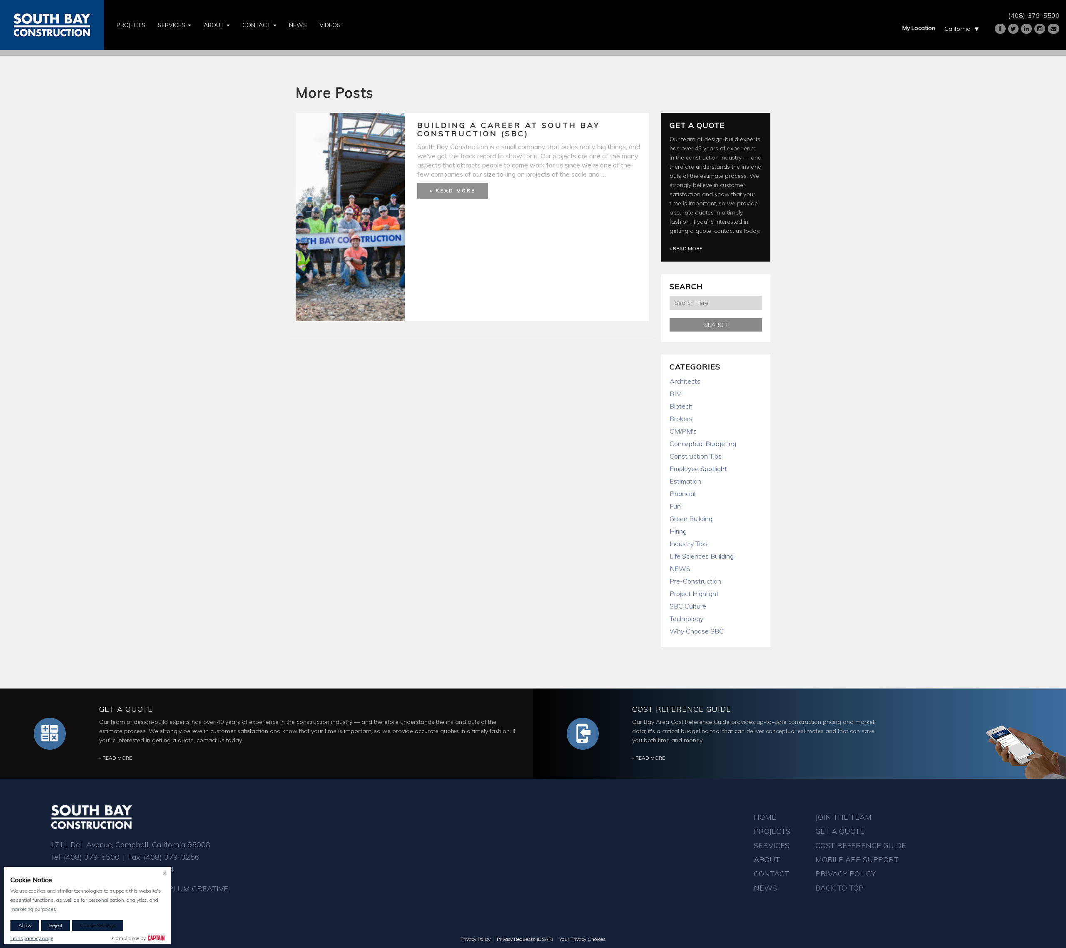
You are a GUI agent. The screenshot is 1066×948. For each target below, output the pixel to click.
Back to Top (839, 888)
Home (765, 817)
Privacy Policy (845, 873)
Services (172, 25)
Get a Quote (697, 125)
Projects (131, 25)
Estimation (685, 481)
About (215, 25)
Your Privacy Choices (582, 939)
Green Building (691, 518)
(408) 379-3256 (171, 857)
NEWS (680, 568)
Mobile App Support (857, 859)
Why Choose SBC (697, 631)
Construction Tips (696, 456)
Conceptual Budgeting (703, 443)
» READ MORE (453, 191)
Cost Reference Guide (681, 709)
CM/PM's (683, 431)
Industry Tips (688, 543)
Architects (685, 381)
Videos (330, 25)
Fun (675, 506)
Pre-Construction (695, 581)
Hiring (678, 531)
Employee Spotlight (698, 468)
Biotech (681, 406)
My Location (918, 28)
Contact (257, 25)
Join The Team (843, 817)
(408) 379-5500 (1034, 16)
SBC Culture (688, 606)
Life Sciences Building (702, 556)
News (298, 25)
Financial (682, 493)
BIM (676, 393)
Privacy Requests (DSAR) (525, 939)
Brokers (681, 418)
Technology (686, 618)
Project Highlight (694, 593)
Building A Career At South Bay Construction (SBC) (508, 129)
